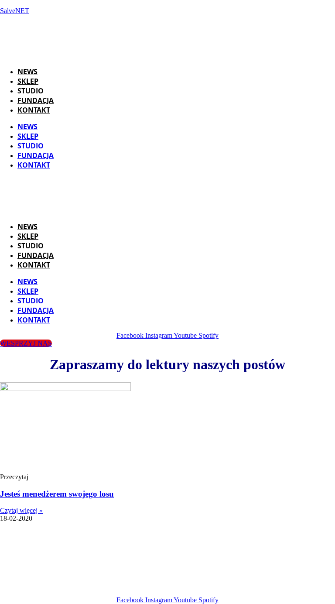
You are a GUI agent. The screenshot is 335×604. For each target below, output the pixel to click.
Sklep (27, 81)
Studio (30, 91)
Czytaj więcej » (21, 510)
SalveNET (14, 10)
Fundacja (35, 100)
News (27, 71)
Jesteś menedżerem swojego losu (57, 493)
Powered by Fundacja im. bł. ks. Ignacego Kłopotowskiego (198, 577)
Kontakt (33, 110)
